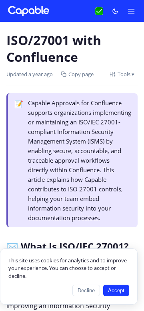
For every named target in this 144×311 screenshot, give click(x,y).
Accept (116, 290)
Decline (86, 290)
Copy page (81, 74)
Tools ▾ (126, 74)
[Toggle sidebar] (131, 11)
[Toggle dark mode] (115, 11)
